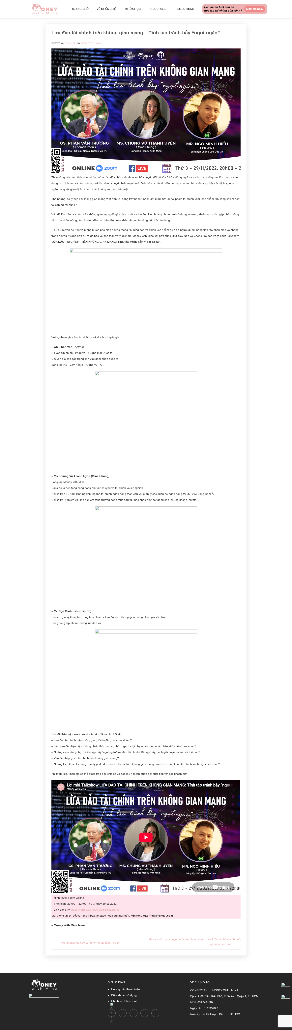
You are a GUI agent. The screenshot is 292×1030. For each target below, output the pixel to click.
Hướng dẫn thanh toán (125, 989)
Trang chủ (80, 9)
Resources (157, 9)
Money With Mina (91, 43)
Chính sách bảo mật (124, 1001)
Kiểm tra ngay (254, 8)
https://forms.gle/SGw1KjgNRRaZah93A (96, 909)
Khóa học (133, 9)
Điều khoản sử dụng (124, 995)
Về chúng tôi (107, 9)
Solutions (185, 9)
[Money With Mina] (45, 9)
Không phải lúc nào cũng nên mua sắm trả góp (90, 942)
